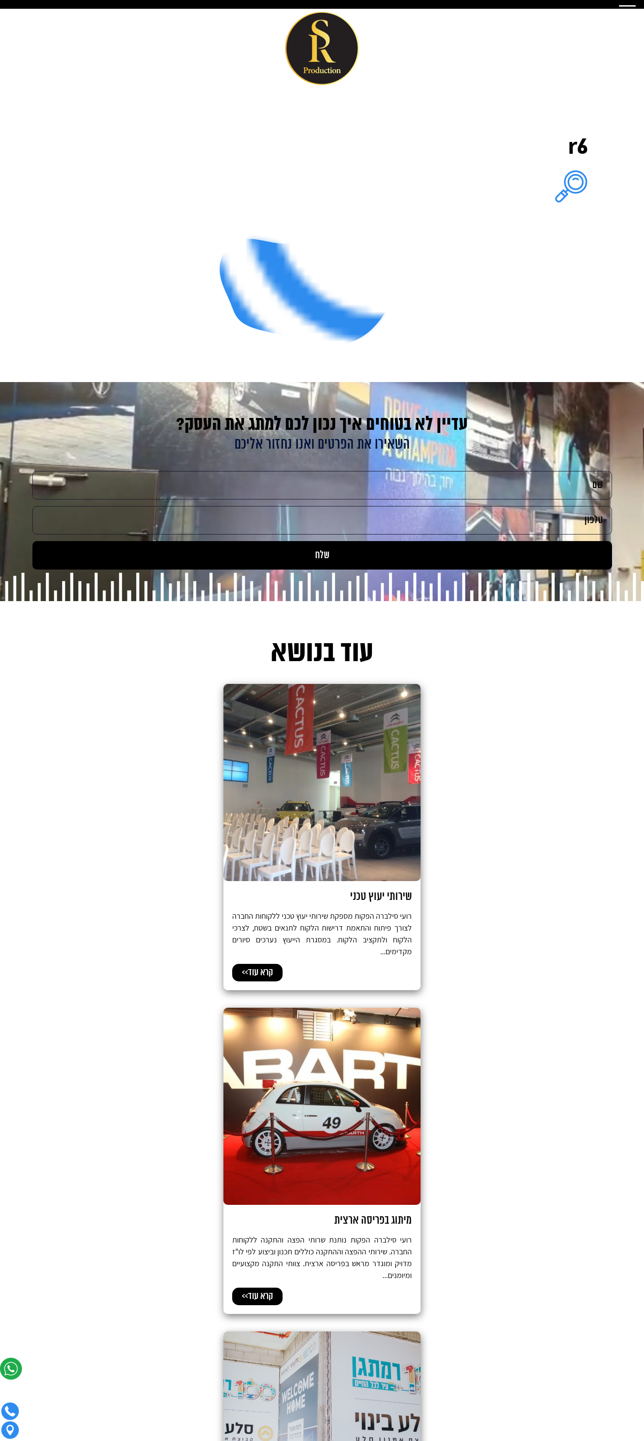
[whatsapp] (13, 1371)
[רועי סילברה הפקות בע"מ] (322, 49)
